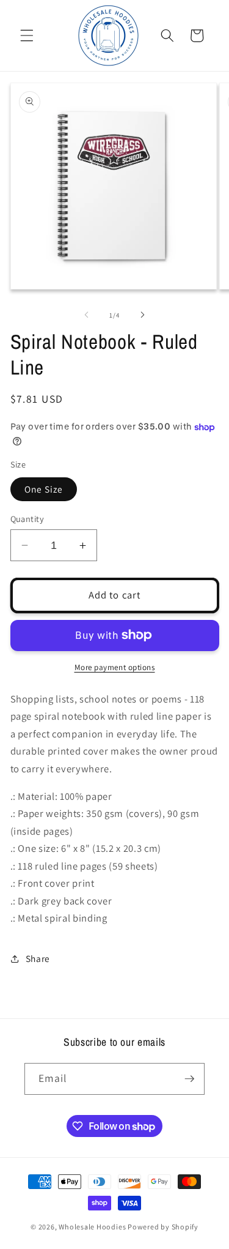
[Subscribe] (189, 1079)
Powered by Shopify (163, 1226)
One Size (44, 489)
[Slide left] (86, 315)
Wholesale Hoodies (92, 1226)
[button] (27, 35)
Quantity (27, 518)
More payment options (115, 667)
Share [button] (38, 958)
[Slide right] (142, 315)
